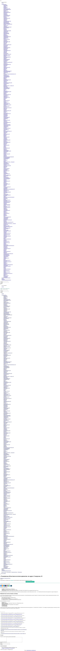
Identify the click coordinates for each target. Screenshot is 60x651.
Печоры (5, 534)
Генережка (12, 580)
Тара (4, 380)
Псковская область (7, 242)
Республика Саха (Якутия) (8, 510)
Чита (5, 205)
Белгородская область (7, 94)
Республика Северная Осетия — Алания (10, 223)
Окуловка (5, 203)
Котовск (5, 182)
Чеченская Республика (7, 526)
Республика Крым (7, 117)
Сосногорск (5, 160)
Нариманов (5, 188)
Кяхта (5, 130)
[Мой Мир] (4, 585)
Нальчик (5, 488)
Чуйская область (6, 548)
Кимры (5, 146)
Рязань (5, 134)
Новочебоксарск (6, 163)
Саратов (5, 51)
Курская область (6, 106)
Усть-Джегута (6, 537)
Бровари (5, 214)
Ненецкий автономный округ (8, 273)
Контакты (3, 279)
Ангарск (5, 43)
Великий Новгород (7, 202)
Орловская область (7, 173)
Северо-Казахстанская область (8, 253)
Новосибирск (6, 27)
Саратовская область (7, 50)
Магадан (5, 551)
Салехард (5, 191)
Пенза (5, 154)
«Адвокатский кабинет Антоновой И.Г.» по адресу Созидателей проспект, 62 (13, 620)
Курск (5, 397)
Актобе (5, 233)
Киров (5, 411)
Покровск (5, 221)
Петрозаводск (6, 228)
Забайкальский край (7, 204)
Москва (5, 295)
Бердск (5, 28)
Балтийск (5, 375)
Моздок (5, 515)
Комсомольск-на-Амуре (7, 104)
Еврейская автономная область (8, 264)
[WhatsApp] (8, 585)
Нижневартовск (6, 75)
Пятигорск (5, 32)
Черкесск (5, 246)
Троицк (5, 6)
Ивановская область (7, 474)
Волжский (5, 336)
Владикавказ (6, 224)
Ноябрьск (5, 189)
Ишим (5, 69)
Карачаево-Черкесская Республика (9, 245)
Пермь (5, 34)
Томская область (6, 427)
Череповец (5, 433)
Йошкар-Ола (6, 466)
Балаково (5, 52)
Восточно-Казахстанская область (9, 156)
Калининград (6, 83)
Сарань (5, 133)
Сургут (5, 74)
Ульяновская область (7, 125)
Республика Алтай (7, 545)
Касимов (5, 135)
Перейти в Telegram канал (30, 581)
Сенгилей (5, 127)
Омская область (6, 88)
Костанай (5, 195)
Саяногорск (5, 209)
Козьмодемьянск (6, 177)
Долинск (5, 179)
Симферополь (6, 408)
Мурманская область (7, 113)
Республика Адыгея (7, 496)
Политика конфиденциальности (6, 570)
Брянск (5, 171)
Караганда (5, 422)
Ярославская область (7, 122)
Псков (5, 243)
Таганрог (5, 17)
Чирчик (5, 272)
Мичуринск (5, 183)
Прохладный (6, 198)
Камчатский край (6, 225)
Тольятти (5, 19)
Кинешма (5, 185)
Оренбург (5, 111)
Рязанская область (7, 424)
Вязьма (5, 211)
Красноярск (6, 48)
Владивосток (6, 350)
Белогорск (5, 460)
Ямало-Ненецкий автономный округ (9, 479)
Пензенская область (7, 444)
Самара (5, 309)
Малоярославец (6, 150)
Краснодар (6, 10)
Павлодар (5, 192)
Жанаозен (5, 240)
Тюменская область (7, 67)
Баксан (5, 199)
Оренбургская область (7, 110)
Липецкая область (7, 97)
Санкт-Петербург (7, 8)
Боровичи (5, 493)
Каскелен (5, 540)
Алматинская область (7, 248)
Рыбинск (5, 123)
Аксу (5, 193)
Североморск (6, 115)
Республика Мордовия (7, 521)
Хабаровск (6, 394)
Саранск (5, 231)
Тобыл (5, 196)
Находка (5, 61)
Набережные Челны (7, 55)
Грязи (5, 99)
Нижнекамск (6, 567)
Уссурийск (5, 60)
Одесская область (7, 39)
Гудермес (5, 237)
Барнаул (5, 77)
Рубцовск (5, 369)
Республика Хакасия (7, 207)
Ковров (5, 93)
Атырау (5, 235)
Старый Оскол (6, 386)
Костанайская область (7, 485)
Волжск (5, 176)
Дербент (5, 81)
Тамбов (5, 181)
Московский (6, 7)
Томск (5, 137)
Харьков (5, 57)
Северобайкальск (6, 129)
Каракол (5, 262)
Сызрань (5, 20)
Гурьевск (5, 84)
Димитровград (6, 126)
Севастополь (6, 194)
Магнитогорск (6, 328)
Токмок (5, 258)
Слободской (5, 121)
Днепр (5, 353)
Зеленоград (6, 5)
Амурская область (6, 168)
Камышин (5, 46)
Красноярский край (7, 47)
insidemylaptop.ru (29, 650)
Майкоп (5, 206)
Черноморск (5, 331)
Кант (4, 259)
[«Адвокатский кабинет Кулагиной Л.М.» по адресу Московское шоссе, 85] (11, 616)
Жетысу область (6, 275)
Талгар (5, 249)
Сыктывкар (6, 449)
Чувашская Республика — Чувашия (9, 452)
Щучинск (5, 543)
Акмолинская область (7, 251)
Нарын (5, 271)
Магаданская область (7, 260)
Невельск (5, 180)
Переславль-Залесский (7, 124)
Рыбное (5, 136)
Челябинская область (7, 36)
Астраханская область (7, 477)
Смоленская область (7, 210)
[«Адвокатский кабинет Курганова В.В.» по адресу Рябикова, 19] (10, 626)
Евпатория (5, 118)
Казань (5, 345)
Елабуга (5, 56)
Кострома (5, 200)
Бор (4, 73)
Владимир (6, 92)
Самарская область (7, 18)
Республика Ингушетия (7, 556)
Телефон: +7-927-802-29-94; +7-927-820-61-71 (8, 648)
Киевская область (6, 213)
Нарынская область (6, 270)
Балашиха (5, 13)
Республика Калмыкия (7, 559)
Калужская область (7, 438)
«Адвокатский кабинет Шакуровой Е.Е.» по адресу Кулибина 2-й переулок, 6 (13, 617)
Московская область (7, 12)
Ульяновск (6, 416)
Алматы (5, 320)
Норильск (5, 339)
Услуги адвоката (3, 573)
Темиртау (5, 132)
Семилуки (5, 356)
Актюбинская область (7, 523)
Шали (5, 238)
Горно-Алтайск (6, 255)
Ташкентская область (7, 562)
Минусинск (5, 49)
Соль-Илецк (5, 112)
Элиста (5, 269)
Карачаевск (5, 247)
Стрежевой (5, 138)
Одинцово (5, 14)
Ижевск (5, 108)
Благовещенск (6, 169)
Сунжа (5, 268)
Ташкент (5, 70)
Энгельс (5, 342)
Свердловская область (7, 21)
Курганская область (7, 430)
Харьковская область (7, 347)
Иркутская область (7, 41)
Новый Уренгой (6, 190)
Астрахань (5, 187)
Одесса (5, 40)
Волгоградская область (7, 44)
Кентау (5, 167)
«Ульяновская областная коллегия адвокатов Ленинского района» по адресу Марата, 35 (13, 632)
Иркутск (5, 42)
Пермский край (6, 33)
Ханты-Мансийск (6, 76)
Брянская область (6, 170)
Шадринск (5, 141)
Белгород (5, 95)
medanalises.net (34, 650)
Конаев (5, 250)
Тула (5, 391)
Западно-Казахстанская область (8, 512)
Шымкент (5, 166)
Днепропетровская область (8, 62)
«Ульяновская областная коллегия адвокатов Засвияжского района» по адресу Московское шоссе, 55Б (13, 628)
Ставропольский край (7, 30)
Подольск (5, 303)
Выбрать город (4, 4)
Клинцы (5, 172)
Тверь (5, 145)
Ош (4, 216)
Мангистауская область (7, 529)
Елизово (5, 227)
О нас (3, 278)
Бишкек (5, 116)
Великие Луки (6, 244)
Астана (5, 455)
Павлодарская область (7, 482)
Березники (5, 325)
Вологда (5, 143)
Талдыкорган (6, 276)
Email (1, 643)
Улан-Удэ (5, 419)
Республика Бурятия (7, 128)
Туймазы (5, 26)
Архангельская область (7, 507)
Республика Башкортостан (8, 314)
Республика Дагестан (7, 79)
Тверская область (6, 435)
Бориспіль (5, 215)
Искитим (5, 29)
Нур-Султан (6, 53)
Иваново (5, 184)
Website (1, 644)
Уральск (5, 222)
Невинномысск (6, 323)
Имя (1, 642)
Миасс (5, 38)
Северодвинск (6, 218)
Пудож (5, 229)
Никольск (5, 446)
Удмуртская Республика (7, 107)
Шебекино (5, 96)
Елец (5, 389)
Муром (5, 383)
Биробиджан (6, 265)
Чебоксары (5, 162)
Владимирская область (7, 91)
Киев (5, 161)
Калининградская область (8, 82)
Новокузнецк (6, 87)
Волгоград (6, 45)
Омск (5, 89)
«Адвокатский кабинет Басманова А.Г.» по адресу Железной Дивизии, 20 (12, 622)
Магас (5, 267)
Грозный (5, 236)
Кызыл (5, 532)
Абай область (6, 256)
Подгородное (6, 63)
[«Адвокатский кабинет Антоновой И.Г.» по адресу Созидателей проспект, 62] (12, 621)
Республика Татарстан (7, 54)
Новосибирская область (7, 317)
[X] (5, 585)
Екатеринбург (6, 312)
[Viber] (7, 585)
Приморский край (7, 59)
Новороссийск (6, 11)
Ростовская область (7, 15)
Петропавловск (6, 254)
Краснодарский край (7, 9)
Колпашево (5, 139)
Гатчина (5, 152)
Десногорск (5, 212)
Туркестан (5, 457)
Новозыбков (6, 463)
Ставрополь (6, 31)
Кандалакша (6, 405)
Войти (3, 286)
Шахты (5, 16)
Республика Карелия (7, 518)
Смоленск (5, 501)
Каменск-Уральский (7, 23)
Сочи (5, 301)
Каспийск (5, 372)
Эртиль (5, 66)
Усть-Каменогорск (7, 157)
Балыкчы (5, 554)
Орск (5, 402)
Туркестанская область (7, 165)
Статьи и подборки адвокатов (6, 277)
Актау (5, 239)
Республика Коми (6, 158)
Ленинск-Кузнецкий (7, 378)
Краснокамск (6, 35)
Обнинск (5, 149)
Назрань (5, 266)
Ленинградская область (7, 441)
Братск (5, 334)
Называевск (5, 90)
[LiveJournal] (11, 585)
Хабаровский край (7, 103)
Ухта (5, 159)
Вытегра (5, 144)
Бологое (5, 147)
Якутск (5, 220)
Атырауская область (7, 234)
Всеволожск (6, 151)
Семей (5, 257)
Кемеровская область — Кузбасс (9, 85)
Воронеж (5, 65)
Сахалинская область (7, 468)
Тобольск (5, 68)
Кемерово (5, 86)
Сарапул (5, 400)
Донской (5, 102)
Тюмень (5, 358)
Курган (5, 140)
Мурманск (5, 114)
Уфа (5, 24)
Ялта (5, 119)
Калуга (5, 148)
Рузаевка (5, 232)
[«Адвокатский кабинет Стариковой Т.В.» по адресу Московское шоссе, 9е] (11, 614)
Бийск (5, 78)
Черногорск (5, 499)
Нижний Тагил (6, 22)
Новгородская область (7, 201)
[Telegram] (9, 585)
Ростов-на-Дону (6, 306)
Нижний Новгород (7, 71)
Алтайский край (6, 367)
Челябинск (6, 37)
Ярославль (5, 413)
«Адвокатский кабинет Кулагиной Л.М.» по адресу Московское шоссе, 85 (12, 615)
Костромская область (7, 490)
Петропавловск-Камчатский (8, 226)
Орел (5, 174)
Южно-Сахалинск (6, 178)
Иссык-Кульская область (7, 261)
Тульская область (6, 100)
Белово (5, 565)
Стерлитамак (6, 25)
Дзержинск (6, 72)
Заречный (5, 155)
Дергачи (5, 58)
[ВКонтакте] (1, 585)
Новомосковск (6, 101)
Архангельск (6, 217)
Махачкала (6, 80)
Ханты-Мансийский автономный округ (10, 364)
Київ (5, 298)
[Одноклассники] (2, 585)
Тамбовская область (7, 471)
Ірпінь (5, 504)
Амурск (5, 105)
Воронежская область (7, 64)
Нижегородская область (7, 361)
